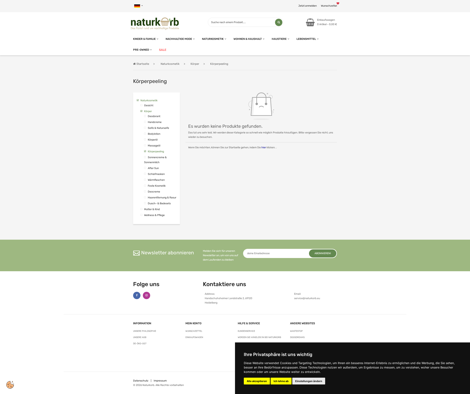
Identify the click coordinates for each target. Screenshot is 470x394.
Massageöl (154, 145)
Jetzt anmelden (307, 5)
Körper (148, 111)
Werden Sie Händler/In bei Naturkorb (259, 337)
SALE (162, 50)
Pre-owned (141, 49)
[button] (138, 6)
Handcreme (155, 122)
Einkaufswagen (194, 337)
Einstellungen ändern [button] (308, 381)
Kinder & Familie (144, 39)
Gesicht (148, 105)
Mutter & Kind (152, 209)
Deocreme (154, 191)
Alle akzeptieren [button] (257, 381)
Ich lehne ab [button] (281, 381)
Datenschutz (140, 380)
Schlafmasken (156, 174)
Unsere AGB (139, 337)
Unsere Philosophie (144, 331)
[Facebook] (136, 295)
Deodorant (154, 116)
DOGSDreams (297, 337)
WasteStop (296, 331)
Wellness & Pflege (154, 215)
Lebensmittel (306, 39)
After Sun (153, 168)
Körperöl (153, 139)
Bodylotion (154, 133)
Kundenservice (246, 331)
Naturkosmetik (213, 39)
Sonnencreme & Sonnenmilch (155, 160)
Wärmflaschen (156, 179)
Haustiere (279, 39)
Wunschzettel (329, 5)
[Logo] (155, 23)
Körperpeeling (156, 151)
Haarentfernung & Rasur (162, 197)
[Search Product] (278, 22)
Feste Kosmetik (157, 185)
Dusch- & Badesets (159, 203)
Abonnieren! (322, 253)
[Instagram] (146, 295)
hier (263, 147)
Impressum (160, 380)
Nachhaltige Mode (179, 39)
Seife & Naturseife (158, 128)
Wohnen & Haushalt (248, 39)
